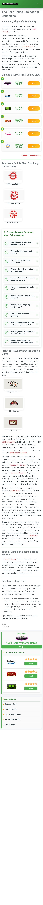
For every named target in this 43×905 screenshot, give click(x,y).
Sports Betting (10, 559)
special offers (27, 47)
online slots (15, 491)
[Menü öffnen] (39, 4)
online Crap (33, 536)
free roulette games (18, 465)
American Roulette (18, 473)
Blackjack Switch (8, 442)
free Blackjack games (18, 453)
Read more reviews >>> (31, 155)
